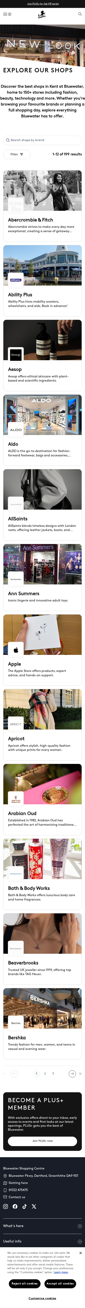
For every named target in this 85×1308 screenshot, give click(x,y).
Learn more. (61, 1272)
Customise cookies (42, 1298)
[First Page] (4, 1073)
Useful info (12, 1241)
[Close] (80, 1253)
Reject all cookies (25, 1283)
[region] (42, 1277)
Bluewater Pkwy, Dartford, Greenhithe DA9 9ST (43, 1176)
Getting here (18, 1183)
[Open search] (80, 14)
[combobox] (42, 140)
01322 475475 (18, 1190)
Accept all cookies (60, 1283)
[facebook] (15, 1206)
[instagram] (5, 1206)
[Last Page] (80, 1073)
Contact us (17, 1197)
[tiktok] (24, 1206)
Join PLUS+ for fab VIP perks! (43, 4)
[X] (34, 1206)
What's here (13, 1226)
